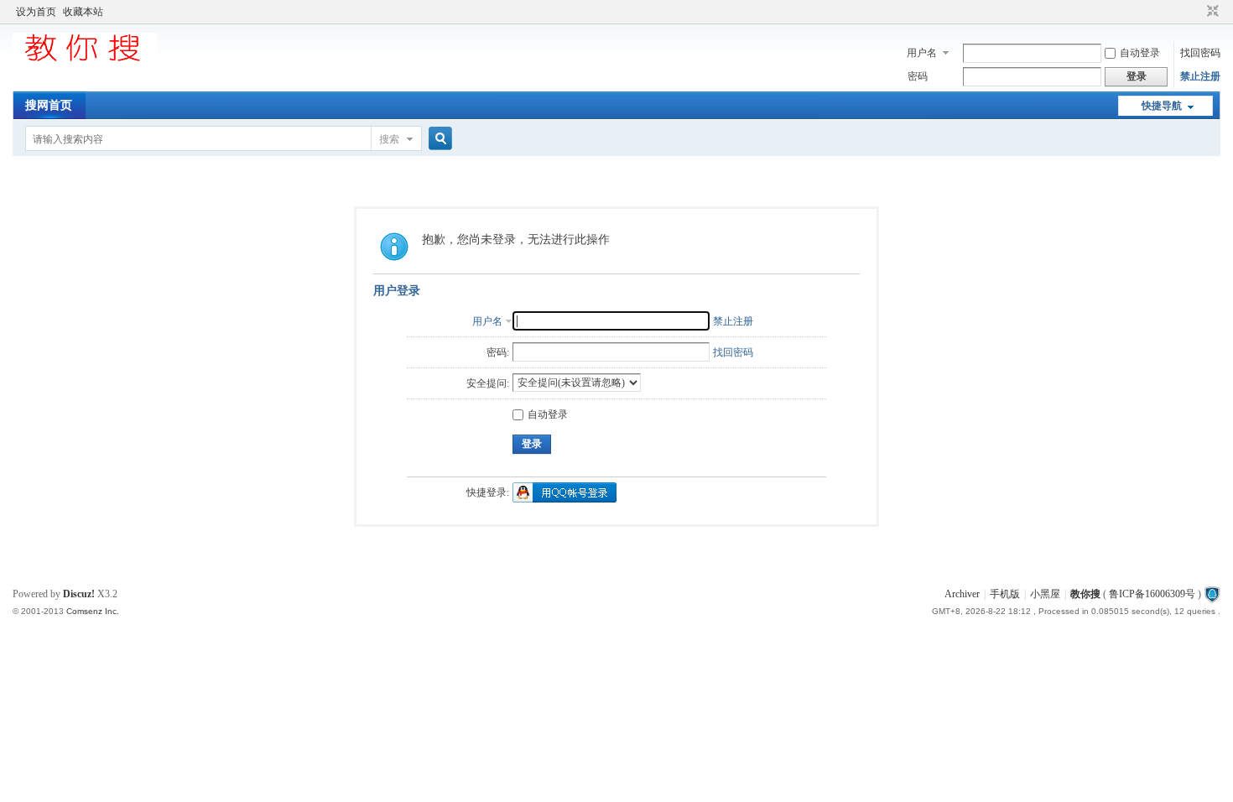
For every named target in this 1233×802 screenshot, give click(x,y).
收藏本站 (83, 12)
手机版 (1005, 594)
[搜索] (438, 138)
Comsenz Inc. (92, 611)
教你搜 (1085, 594)
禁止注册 (1200, 76)
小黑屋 (1045, 594)
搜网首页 (48, 105)
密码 (918, 76)
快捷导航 (1162, 106)
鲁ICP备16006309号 (1152, 594)
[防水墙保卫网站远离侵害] (1212, 594)
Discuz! (79, 594)
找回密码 (1200, 53)
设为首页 (36, 12)
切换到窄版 (1210, 11)
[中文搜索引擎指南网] (85, 60)
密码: (497, 352)
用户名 (922, 53)
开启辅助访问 (1197, 11)
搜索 (389, 139)
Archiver (962, 594)
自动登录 (1140, 53)
